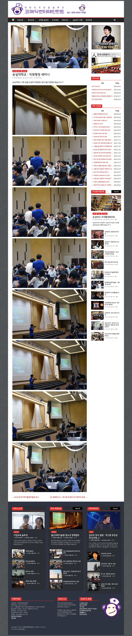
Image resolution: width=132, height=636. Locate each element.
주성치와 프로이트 (106, 553)
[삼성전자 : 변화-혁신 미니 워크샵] (97, 241)
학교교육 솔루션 (30, 561)
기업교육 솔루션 (20, 535)
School (54, 532)
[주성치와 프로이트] (93, 553)
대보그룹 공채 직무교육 (111, 262)
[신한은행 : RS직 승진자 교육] (97, 312)
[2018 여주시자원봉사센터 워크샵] (97, 333)
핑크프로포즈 (83, 614)
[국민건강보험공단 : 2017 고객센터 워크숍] (97, 251)
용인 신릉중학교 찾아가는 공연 (72, 561)
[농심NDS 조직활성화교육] (106, 196)
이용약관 (13, 618)
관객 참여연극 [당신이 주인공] (88, 609)
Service (16, 532)
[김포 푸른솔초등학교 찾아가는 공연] (56, 550)
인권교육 (89, 20)
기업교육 (20, 20)
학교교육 (31, 20)
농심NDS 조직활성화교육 (104, 217)
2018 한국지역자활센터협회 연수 (25, 497)
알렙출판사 (83, 612)
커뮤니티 (65, 20)
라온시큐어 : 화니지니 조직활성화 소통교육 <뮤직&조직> (112, 325)
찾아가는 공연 (29, 571)
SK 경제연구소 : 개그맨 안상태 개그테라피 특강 (68, 497)
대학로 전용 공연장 (31, 581)
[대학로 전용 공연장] (18, 580)
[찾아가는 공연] (18, 570)
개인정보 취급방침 (16, 616)
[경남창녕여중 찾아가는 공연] (56, 581)
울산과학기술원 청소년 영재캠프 (65, 535)
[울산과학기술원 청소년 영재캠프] (66, 513)
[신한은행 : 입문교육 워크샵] (97, 231)
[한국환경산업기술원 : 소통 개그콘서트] (97, 282)
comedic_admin (28, 77)
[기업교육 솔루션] (28, 513)
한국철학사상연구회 (85, 610)
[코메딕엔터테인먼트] (13, 20)
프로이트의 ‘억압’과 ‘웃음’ (108, 564)
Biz (14, 71)
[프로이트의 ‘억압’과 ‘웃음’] (93, 563)
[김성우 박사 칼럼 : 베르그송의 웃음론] (93, 583)
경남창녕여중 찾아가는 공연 (71, 581)
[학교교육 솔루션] (18, 560)
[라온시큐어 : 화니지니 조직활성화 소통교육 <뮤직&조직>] (97, 322)
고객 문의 (55, 20)
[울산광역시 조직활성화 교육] (97, 292)
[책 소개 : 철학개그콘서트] (93, 573)
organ (18, 71)
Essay (91, 532)
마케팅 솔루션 (44, 20)
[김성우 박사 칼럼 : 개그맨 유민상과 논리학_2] (103, 513)
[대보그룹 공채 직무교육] (97, 261)
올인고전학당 (83, 605)
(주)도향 (82, 607)
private (24, 71)
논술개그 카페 (77, 20)
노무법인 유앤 (83, 603)
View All (116, 191)
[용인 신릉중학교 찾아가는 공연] (56, 560)
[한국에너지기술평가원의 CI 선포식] (97, 271)
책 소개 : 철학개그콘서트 (108, 574)
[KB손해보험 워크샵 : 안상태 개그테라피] (97, 302)
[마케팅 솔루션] (18, 550)
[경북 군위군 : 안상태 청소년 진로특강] (56, 570)
